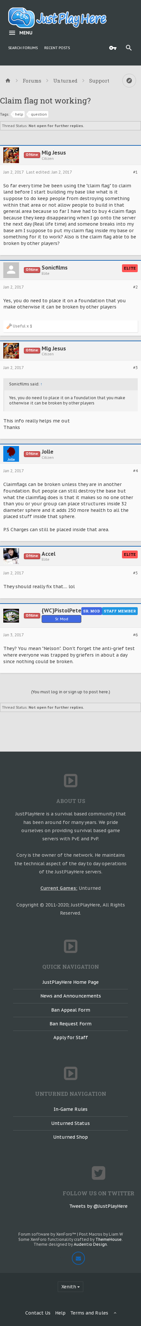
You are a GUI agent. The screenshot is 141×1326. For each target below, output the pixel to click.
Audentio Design (90, 1244)
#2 (135, 287)
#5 (135, 573)
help (19, 114)
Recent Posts (57, 48)
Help (60, 1313)
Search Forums (23, 48)
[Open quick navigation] (129, 80)
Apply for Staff (70, 1037)
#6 (135, 635)
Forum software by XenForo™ (47, 1234)
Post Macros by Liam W (101, 1234)
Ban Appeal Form (70, 1010)
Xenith (68, 1287)
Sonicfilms (55, 267)
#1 (135, 172)
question (39, 114)
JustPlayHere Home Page (71, 982)
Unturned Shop (70, 1137)
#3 (135, 367)
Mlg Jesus (54, 152)
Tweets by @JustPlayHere (98, 1206)
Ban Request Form (70, 1024)
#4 (135, 471)
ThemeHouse (108, 1239)
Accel (48, 554)
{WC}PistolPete (61, 610)
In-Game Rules (71, 1109)
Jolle (47, 451)
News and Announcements (70, 996)
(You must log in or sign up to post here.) (70, 691)
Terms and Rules (89, 1313)
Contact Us (37, 1313)
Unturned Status (70, 1123)
